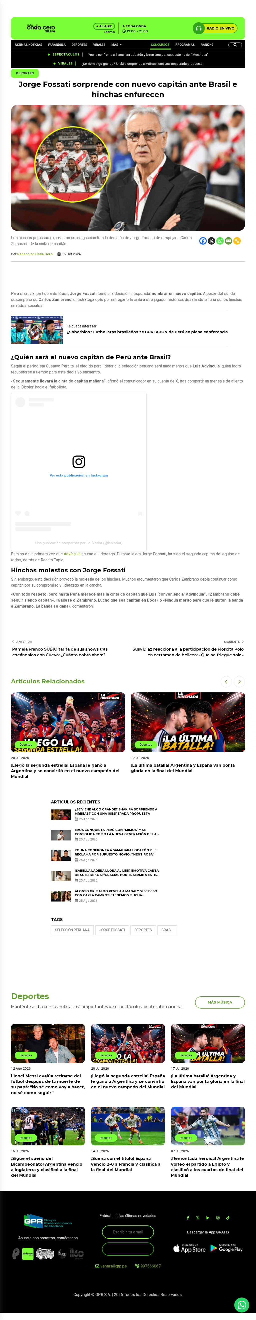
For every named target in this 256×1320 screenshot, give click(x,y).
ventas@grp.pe (113, 1266)
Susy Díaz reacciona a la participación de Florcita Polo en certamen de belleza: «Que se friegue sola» (188, 652)
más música (220, 1002)
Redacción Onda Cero (34, 254)
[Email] (228, 241)
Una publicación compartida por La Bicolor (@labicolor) (78, 543)
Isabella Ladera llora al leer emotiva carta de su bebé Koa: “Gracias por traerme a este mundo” (117, 875)
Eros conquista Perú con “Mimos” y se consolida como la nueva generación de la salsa (115, 834)
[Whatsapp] (220, 241)
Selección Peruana (72, 930)
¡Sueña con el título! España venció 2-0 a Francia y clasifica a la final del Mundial (125, 1164)
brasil (167, 930)
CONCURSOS (160, 45)
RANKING (207, 45)
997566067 (150, 1266)
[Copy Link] (237, 241)
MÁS (115, 45)
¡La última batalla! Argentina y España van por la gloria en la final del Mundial (208, 1082)
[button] (226, 681)
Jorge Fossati (112, 930)
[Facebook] (203, 241)
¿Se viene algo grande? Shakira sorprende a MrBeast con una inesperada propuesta (116, 811)
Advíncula (72, 554)
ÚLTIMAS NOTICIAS (28, 45)
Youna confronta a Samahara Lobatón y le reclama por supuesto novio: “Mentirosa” (115, 852)
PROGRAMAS (185, 45)
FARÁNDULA (57, 45)
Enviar (128, 1248)
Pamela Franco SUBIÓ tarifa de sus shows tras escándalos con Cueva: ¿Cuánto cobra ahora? (60, 652)
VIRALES (99, 45)
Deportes (25, 73)
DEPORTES (79, 45)
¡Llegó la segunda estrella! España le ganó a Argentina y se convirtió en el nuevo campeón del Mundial (128, 1082)
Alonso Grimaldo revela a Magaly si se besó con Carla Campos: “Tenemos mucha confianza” (116, 895)
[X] (211, 241)
